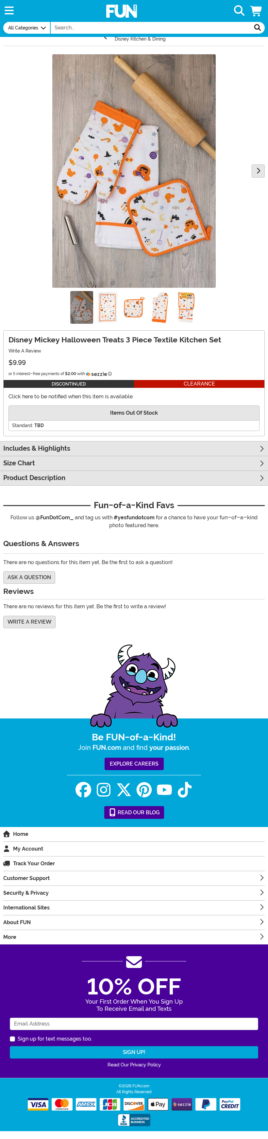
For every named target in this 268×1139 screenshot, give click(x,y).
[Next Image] (258, 171)
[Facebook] (83, 790)
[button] (256, 11)
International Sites (26, 908)
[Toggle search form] (239, 11)
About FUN (17, 922)
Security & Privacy (26, 893)
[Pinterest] (144, 790)
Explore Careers (134, 764)
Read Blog (138, 812)
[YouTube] (164, 790)
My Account (28, 849)
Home (20, 834)
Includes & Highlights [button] (36, 448)
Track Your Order (34, 863)
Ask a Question (29, 577)
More (9, 937)
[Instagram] (103, 790)
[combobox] (151, 28)
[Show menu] (9, 11)
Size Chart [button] (19, 463)
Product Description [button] (34, 478)
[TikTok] (185, 790)
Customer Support (26, 878)
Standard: (22, 425)
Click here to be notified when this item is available (70, 396)
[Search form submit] (257, 28)
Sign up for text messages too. (55, 1039)
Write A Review (24, 351)
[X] (124, 790)
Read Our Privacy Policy (134, 1065)
